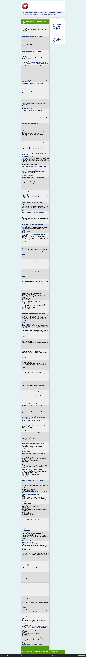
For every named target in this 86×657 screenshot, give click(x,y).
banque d (32, 12)
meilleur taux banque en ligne (33, 327)
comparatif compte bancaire (24, 13)
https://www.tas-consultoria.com (28, 311)
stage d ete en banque (27, 97)
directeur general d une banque (39, 417)
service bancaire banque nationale (36, 627)
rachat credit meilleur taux (40, 465)
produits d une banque (29, 80)
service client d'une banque (43, 416)
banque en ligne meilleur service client (34, 326)
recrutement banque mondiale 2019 (39, 643)
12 (29, 648)
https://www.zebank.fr (27, 451)
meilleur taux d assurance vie (30, 490)
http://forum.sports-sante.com (28, 581)
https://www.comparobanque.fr (28, 108)
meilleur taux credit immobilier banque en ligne (33, 325)
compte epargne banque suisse (26, 153)
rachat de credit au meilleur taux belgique (31, 465)
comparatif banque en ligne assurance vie (28, 491)
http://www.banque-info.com (27, 121)
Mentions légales (26, 651)
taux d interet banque (56, 29)
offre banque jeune (25, 140)
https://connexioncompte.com (28, 210)
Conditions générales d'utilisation (35, 651)
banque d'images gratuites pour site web (32, 244)
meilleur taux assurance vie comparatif (41, 490)
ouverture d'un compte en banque (41, 402)
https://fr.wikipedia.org (27, 550)
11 (28, 648)
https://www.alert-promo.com (28, 478)
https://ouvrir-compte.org (27, 540)
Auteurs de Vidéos (35, 14)
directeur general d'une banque (27, 417)
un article (45, 14)
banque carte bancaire (56, 28)
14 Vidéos (27, 23)
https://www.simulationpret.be (28, 464)
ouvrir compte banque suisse (30, 152)
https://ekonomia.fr (26, 441)
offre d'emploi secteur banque (30, 62)
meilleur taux (49, 12)
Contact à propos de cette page (53, 651)
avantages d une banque (32, 140)
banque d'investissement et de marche (40, 80)
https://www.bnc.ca (26, 222)
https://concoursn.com (27, 642)
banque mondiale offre (38, 644)
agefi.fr (25, 232)
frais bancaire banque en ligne (42, 610)
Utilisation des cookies (44, 651)
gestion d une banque (56, 40)
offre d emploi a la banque (43, 63)
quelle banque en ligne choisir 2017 (31, 610)
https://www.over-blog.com (27, 389)
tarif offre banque (55, 37)
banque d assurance (29, 257)
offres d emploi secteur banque (41, 62)
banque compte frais (56, 23)
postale (56, 12)
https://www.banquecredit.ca (27, 200)
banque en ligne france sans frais (38, 611)
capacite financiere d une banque (39, 257)
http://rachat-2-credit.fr (27, 530)
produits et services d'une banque (32, 416)
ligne (41, 12)
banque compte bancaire (56, 30)
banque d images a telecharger (42, 244)
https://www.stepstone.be (27, 61)
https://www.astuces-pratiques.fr (28, 48)
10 (27, 648)
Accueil (23, 14)
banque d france (55, 41)
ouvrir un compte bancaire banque (37, 153)
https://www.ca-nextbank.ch (27, 151)
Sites (31, 14)
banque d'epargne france (30, 402)
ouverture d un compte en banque (58, 22)
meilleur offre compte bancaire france (57, 32)
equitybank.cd (26, 517)
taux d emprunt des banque (57, 39)
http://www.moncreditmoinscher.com (29, 324)
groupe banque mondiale (30, 643)
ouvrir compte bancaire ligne (57, 27)
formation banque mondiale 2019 (31, 644)
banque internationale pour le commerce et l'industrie (33, 626)
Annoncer (50, 14)
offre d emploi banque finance (33, 63)
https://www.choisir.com (27, 299)
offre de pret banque (56, 42)
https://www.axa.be (26, 78)
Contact (54, 14)
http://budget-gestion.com (27, 503)
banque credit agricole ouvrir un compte (40, 152)
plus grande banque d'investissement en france (30, 403)
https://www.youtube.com (27, 359)
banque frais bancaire (56, 36)
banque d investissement (26, 81)
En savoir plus (57, 655)
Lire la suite (23, 59)
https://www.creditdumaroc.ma (28, 138)
